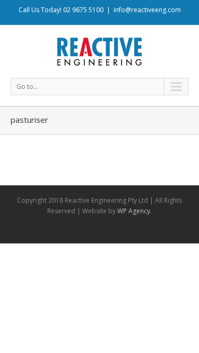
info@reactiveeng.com (147, 9)
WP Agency (133, 210)
